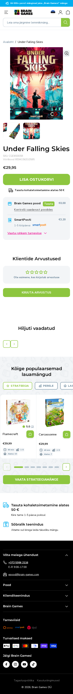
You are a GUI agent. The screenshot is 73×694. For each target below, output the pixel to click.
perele (48, 385)
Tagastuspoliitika (24, 680)
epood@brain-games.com (23, 574)
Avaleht (8, 42)
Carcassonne (48, 434)
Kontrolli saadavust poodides (33, 209)
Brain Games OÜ (42, 687)
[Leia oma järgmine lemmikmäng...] (65, 22)
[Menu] (7, 12)
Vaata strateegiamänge (36, 479)
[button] (18, 467)
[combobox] (36, 22)
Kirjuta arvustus (36, 292)
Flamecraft (10, 434)
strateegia (20, 385)
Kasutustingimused (48, 680)
